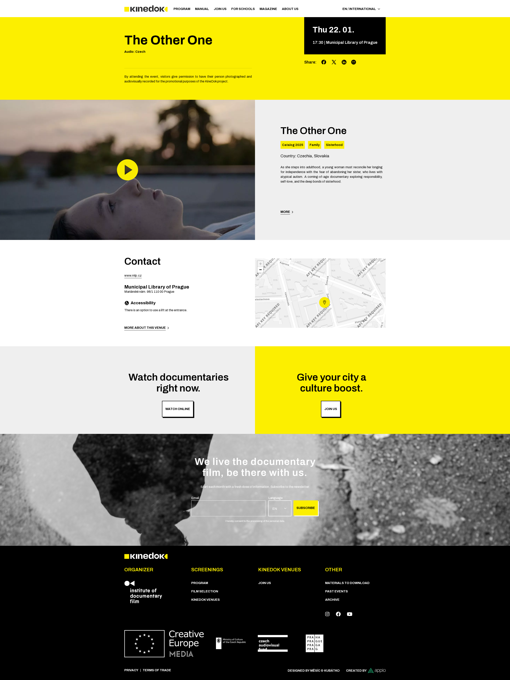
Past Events (336, 591)
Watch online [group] (177, 409)
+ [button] (260, 263)
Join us (220, 9)
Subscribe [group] (305, 508)
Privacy (131, 670)
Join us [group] (330, 409)
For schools (243, 9)
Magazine (268, 9)
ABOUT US (290, 9)
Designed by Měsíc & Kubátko (314, 670)
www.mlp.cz (133, 275)
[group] (228, 506)
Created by (356, 670)
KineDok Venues (205, 599)
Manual (202, 9)
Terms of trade (157, 670)
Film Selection (204, 591)
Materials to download (347, 583)
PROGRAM (182, 9)
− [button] (260, 269)
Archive (332, 599)
